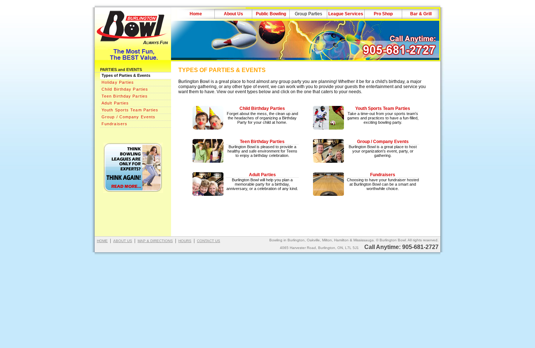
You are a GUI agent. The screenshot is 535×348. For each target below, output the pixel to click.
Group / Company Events (128, 117)
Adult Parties (115, 103)
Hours (184, 241)
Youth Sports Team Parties (130, 110)
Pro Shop (383, 13)
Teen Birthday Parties (125, 96)
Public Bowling (271, 13)
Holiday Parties (118, 82)
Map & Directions (155, 241)
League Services (345, 13)
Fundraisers (114, 124)
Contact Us (208, 241)
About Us (233, 13)
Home (196, 13)
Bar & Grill (421, 13)
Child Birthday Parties (125, 89)
